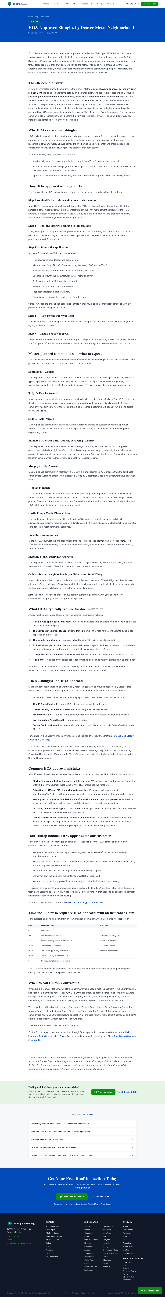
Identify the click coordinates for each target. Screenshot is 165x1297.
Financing (127, 1243)
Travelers (127, 1280)
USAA (125, 1265)
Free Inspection (149, 4)
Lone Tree (107, 1233)
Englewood (88, 1270)
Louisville (106, 1243)
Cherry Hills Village (110, 1253)
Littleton (87, 1243)
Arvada (87, 1250)
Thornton (88, 1253)
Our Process (128, 1230)
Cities (67, 4)
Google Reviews (87, 1293)
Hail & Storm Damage (54, 1236)
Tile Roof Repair (52, 1233)
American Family (129, 1271)
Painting (49, 1253)
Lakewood (88, 1246)
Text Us (10, 1240)
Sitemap (75, 1293)
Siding (48, 1243)
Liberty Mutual (128, 1277)
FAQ (124, 1240)
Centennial (88, 1233)
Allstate (126, 1268)
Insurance (58, 4)
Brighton (87, 1263)
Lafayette (106, 1240)
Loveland (106, 1263)
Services (45, 4)
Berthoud (106, 1267)
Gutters (48, 1246)
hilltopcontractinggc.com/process (86, 902)
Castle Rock (89, 1260)
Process (84, 4)
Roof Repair (50, 1230)
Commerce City (90, 1267)
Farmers (126, 1274)
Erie (104, 1236)
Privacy (67, 1293)
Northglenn (107, 1246)
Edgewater (107, 1260)
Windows (49, 1250)
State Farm (127, 1262)
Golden (105, 1257)
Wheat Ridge (108, 1226)
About (75, 4)
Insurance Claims (52, 1240)
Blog (92, 4)
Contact (110, 4)
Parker (87, 1236)
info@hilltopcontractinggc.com (19, 1243)
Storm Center (128, 1246)
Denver (87, 1230)
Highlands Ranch (91, 1240)
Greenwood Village (110, 1250)
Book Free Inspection (74, 1196)
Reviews (100, 4)
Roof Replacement (53, 1226)
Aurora (87, 1226)
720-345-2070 (132, 4)
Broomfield (107, 1230)
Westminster (89, 1257)
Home (30, 17)
